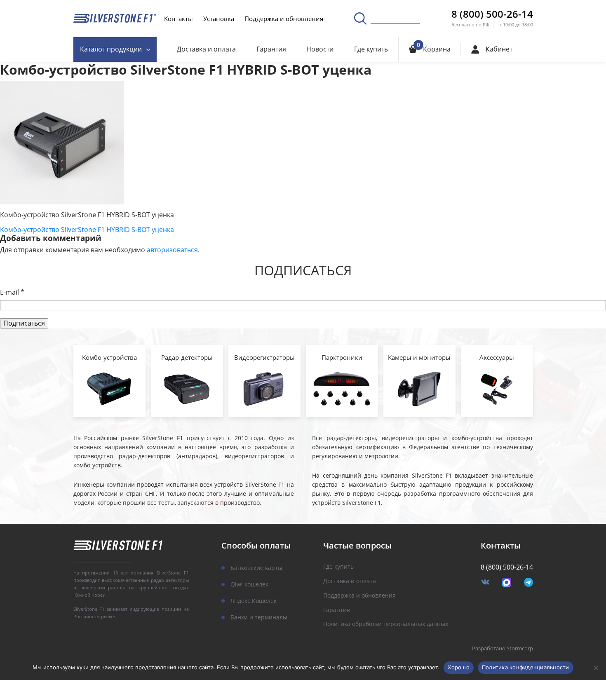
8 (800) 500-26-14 (492, 14)
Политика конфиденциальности (525, 667)
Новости (320, 49)
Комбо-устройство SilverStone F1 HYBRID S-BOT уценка (87, 229)
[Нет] (596, 668)
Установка (218, 18)
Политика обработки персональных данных (385, 624)
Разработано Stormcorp (502, 648)
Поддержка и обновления (283, 18)
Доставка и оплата (206, 49)
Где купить (371, 49)
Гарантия (271, 49)
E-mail (12, 292)
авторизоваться (172, 249)
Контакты (178, 18)
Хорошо (459, 667)
